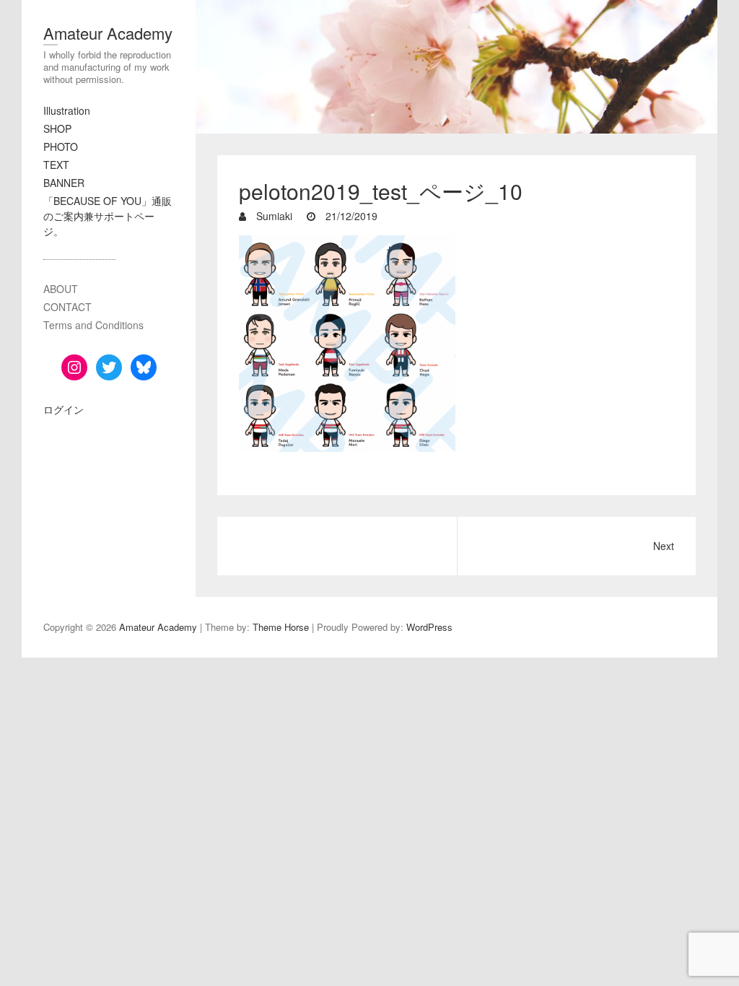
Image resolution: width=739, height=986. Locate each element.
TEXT (56, 164)
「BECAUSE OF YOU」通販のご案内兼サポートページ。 (107, 215)
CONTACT (67, 307)
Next (663, 545)
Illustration (66, 110)
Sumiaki (272, 216)
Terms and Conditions (93, 325)
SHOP (57, 128)
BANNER (63, 182)
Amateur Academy (107, 33)
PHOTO (60, 146)
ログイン (63, 409)
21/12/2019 (350, 216)
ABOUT (60, 289)
